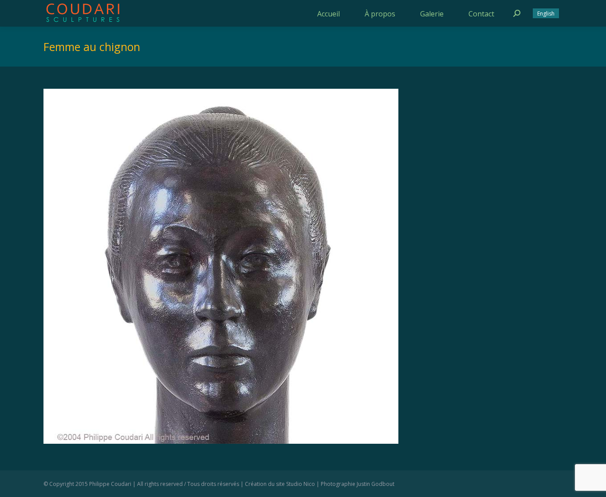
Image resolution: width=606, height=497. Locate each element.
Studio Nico (300, 484)
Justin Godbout (375, 484)
